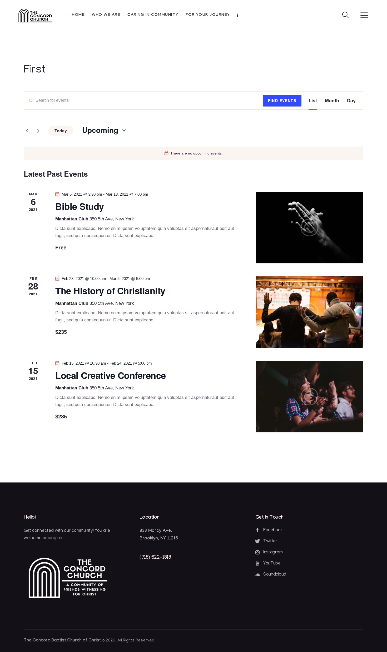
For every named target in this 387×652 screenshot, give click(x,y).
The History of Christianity (110, 290)
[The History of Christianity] (309, 312)
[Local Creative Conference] (309, 396)
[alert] (193, 153)
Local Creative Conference (110, 375)
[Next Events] (38, 131)
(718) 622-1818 (155, 558)
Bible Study (79, 206)
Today (60, 131)
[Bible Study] (309, 227)
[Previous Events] (27, 131)
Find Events (282, 100)
